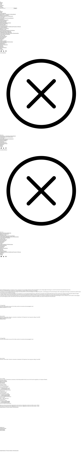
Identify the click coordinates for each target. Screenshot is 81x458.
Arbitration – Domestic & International (8, 14)
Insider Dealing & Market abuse (6, 41)
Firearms (2, 38)
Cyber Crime (2, 35)
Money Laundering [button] (4, 248)
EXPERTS (2, 144)
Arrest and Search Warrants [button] (5, 232)
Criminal (1, 5)
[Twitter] (1, 51)
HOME (1, 258)
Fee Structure (15, 407)
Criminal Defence (3, 27)
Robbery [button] (2, 250)
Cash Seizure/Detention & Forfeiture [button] (7, 235)
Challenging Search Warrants (6, 32)
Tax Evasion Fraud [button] (3, 143)
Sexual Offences (3, 47)
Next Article (2, 382)
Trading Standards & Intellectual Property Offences (10, 26)
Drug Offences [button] (3, 240)
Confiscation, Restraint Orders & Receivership (9, 33)
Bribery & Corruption (4, 15)
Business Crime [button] (3, 234)
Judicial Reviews (3, 21)
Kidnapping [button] (2, 246)
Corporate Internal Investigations (7, 18)
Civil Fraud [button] (2, 137)
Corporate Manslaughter (5, 34)
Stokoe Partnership (4, 9)
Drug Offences (3, 37)
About (1, 2)
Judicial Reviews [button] (3, 142)
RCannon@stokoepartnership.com (7, 288)
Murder (1, 45)
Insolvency (2, 18)
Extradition (2, 38)
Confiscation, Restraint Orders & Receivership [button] (9, 236)
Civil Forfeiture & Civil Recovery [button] (6, 136)
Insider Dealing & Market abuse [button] (6, 244)
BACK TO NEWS (3, 381)
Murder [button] (1, 249)
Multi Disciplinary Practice (5, 22)
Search (1, 8)
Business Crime (3, 29)
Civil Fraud (2, 17)
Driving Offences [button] (3, 239)
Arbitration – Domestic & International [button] (8, 135)
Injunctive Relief (3, 20)
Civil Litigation (3, 13)
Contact (1, 7)
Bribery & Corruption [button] (4, 233)
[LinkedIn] (3, 51)
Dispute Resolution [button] (4, 139)
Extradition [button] (2, 241)
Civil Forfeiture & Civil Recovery (6, 16)
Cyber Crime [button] (2, 238)
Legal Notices (3, 407)
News (1, 6)
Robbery (2, 46)
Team (1, 3)
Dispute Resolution (4, 23)
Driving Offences (3, 36)
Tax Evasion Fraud (3, 25)
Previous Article (3, 380)
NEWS (1, 145)
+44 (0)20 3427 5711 (5, 389)
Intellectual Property (4, 19)
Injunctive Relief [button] (3, 140)
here (36, 290)
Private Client (3, 24)
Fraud (1, 39)
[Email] (6, 51)
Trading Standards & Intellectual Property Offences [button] (10, 252)
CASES (1, 146)
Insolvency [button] (2, 141)
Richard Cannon (1, 284)
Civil (1, 4)
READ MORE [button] (3, 307)
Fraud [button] (1, 243)
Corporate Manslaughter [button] (5, 237)
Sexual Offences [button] (3, 251)
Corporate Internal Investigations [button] (7, 138)
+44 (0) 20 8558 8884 (5, 394)
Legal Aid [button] (2, 247)
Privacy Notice (9, 407)
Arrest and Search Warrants (5, 31)
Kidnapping (2, 43)
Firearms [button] (2, 242)
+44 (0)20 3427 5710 (2, 286)
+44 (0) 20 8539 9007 (5, 395)
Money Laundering (4, 44)
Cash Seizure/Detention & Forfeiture (7, 30)
